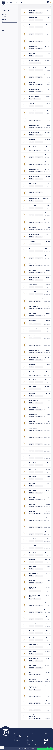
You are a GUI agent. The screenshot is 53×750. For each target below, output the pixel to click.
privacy (32, 748)
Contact (44, 2)
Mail (50, 748)
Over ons (41, 2)
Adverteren (37, 2)
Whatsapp (47, 748)
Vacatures (32, 2)
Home (29, 2)
